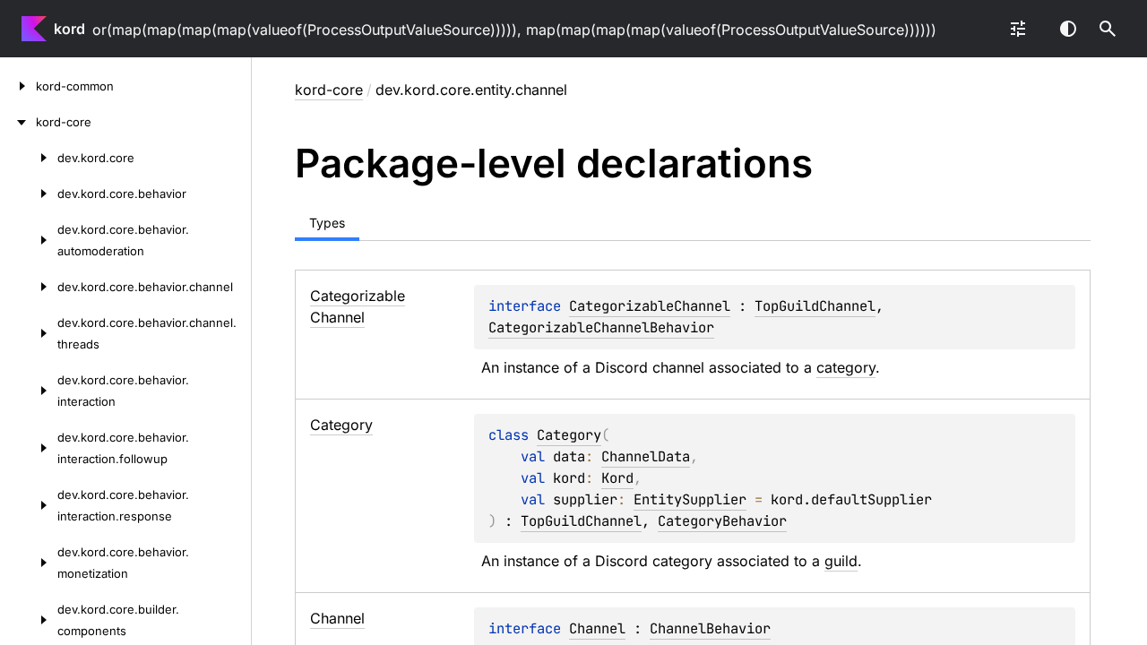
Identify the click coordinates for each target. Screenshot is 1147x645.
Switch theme (1068, 29)
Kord (617, 478)
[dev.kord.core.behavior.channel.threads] (28, 333)
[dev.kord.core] (28, 158)
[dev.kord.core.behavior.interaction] (28, 390)
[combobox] (1018, 29)
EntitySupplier (690, 499)
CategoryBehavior (722, 521)
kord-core (329, 90)
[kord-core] (18, 122)
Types (327, 222)
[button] (1107, 29)
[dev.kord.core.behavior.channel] (28, 287)
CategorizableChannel (649, 306)
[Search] (1107, 29)
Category (569, 435)
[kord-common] (18, 86)
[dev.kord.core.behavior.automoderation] (28, 240)
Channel (597, 628)
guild (841, 561)
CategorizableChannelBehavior (601, 327)
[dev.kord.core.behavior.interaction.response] (28, 505)
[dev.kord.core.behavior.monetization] (28, 562)
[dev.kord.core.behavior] (28, 193)
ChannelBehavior (710, 628)
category (845, 367)
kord (69, 29)
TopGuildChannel (815, 306)
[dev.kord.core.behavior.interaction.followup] (28, 448)
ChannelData (645, 456)
